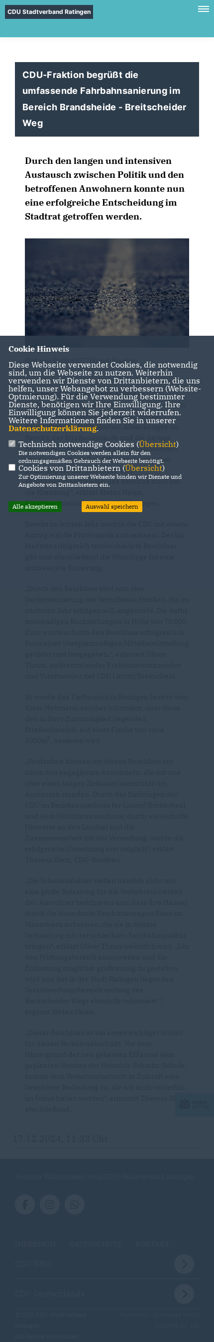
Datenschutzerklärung (52, 428)
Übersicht (157, 444)
